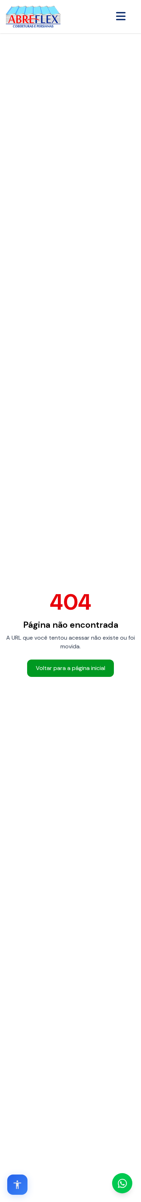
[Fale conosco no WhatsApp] (122, 1183)
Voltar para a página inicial (70, 668)
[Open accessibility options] (17, 1185)
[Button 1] (120, 17)
